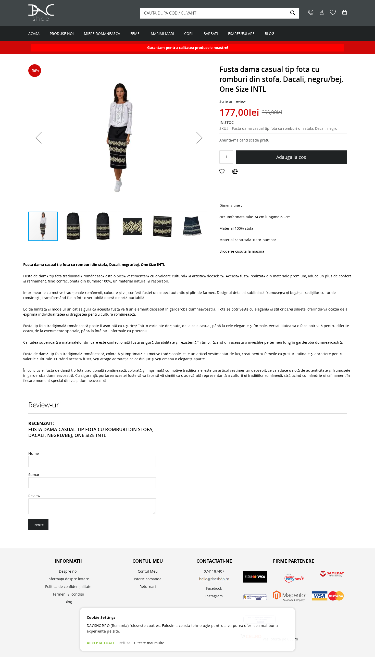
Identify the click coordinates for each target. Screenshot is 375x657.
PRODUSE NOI (62, 33)
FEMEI (135, 33)
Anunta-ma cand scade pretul (244, 140)
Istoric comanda (147, 578)
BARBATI (211, 33)
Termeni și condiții (68, 594)
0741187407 (214, 571)
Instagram (214, 596)
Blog (68, 601)
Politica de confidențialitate (68, 586)
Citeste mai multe (149, 642)
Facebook (214, 588)
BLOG (269, 33)
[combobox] (219, 13)
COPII (188, 33)
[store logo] (60, 13)
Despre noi (68, 571)
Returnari (148, 586)
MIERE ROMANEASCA (102, 33)
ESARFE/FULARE (241, 33)
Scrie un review (232, 101)
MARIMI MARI (162, 33)
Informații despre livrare (68, 578)
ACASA (34, 33)
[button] (38, 137)
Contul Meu (148, 571)
